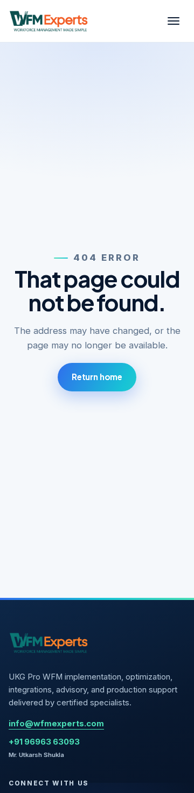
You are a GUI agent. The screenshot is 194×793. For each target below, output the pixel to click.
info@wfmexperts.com (56, 723)
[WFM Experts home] (49, 21)
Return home (97, 377)
